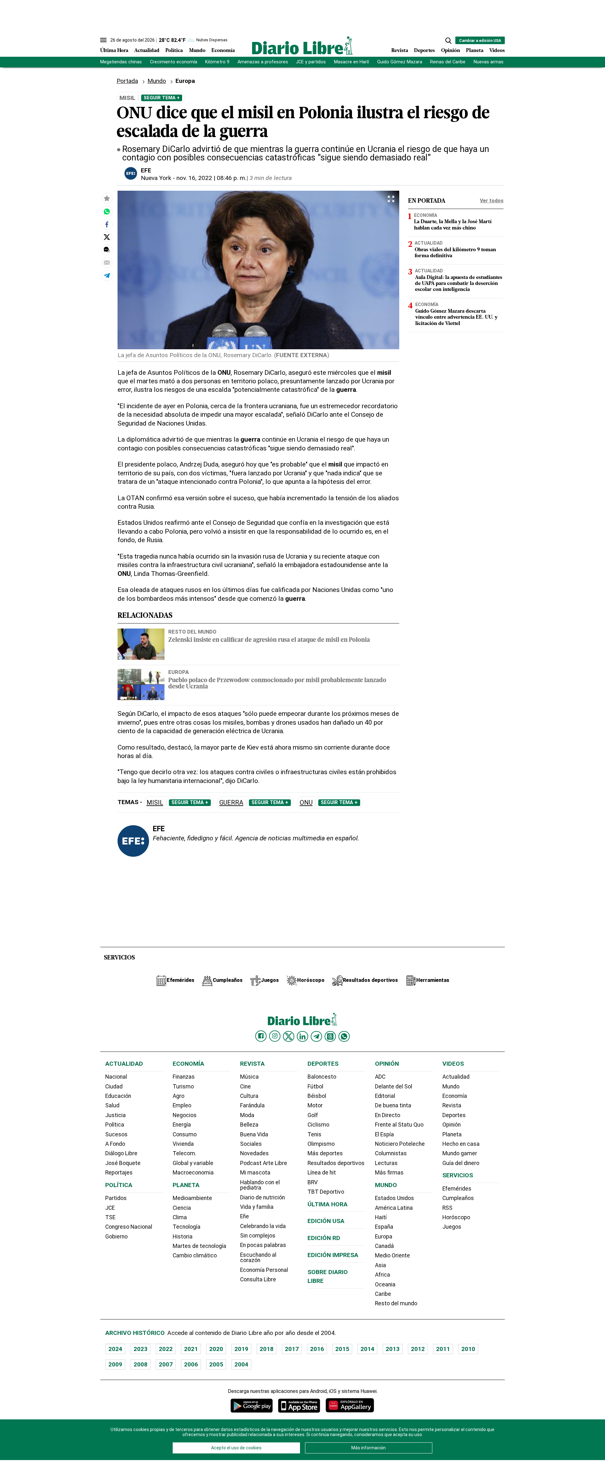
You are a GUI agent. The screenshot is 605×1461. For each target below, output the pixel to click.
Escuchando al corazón (258, 1258)
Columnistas (391, 1153)
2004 (241, 1364)
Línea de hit (322, 1172)
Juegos (451, 1227)
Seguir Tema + (162, 98)
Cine (245, 1086)
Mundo (197, 50)
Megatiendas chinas (121, 62)
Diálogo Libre (121, 1153)
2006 (191, 1364)
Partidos (116, 1198)
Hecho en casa (461, 1144)
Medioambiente (192, 1198)
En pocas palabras (263, 1245)
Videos (497, 50)
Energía (182, 1125)
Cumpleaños (458, 1198)
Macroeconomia (193, 1172)
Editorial (385, 1096)
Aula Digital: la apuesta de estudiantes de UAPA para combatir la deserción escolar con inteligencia (458, 283)
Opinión (450, 50)
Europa (178, 672)
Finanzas (184, 1077)
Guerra (231, 802)
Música (249, 1077)
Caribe (383, 1294)
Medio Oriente (392, 1255)
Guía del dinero (460, 1163)
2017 (292, 1349)
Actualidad (146, 50)
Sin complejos (257, 1235)
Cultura (249, 1096)
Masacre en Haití (351, 62)
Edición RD (324, 1238)
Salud (112, 1105)
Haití (381, 1217)
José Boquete (123, 1163)
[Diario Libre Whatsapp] (344, 1036)
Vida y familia (257, 1207)
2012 (418, 1349)
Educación (118, 1096)
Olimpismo (321, 1144)
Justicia (115, 1115)
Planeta (474, 50)
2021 (191, 1349)
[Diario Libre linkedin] (302, 1036)
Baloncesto (322, 1077)
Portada (127, 80)
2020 (216, 1349)
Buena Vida (254, 1134)
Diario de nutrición (262, 1197)
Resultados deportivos (336, 1163)
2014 (367, 1349)
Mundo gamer (459, 1153)
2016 (317, 1349)
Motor (315, 1105)
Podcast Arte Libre (263, 1163)
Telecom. (184, 1153)
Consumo (185, 1134)
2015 (342, 1349)
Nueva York (156, 178)
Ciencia (182, 1208)
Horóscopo (456, 1217)
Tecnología (186, 1227)
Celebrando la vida (263, 1226)
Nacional (116, 1077)
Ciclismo (318, 1125)
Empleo (182, 1105)
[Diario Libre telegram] (316, 1036)
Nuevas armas (489, 62)
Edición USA (326, 1221)
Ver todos (492, 201)
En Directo (387, 1115)
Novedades (254, 1153)
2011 (443, 1349)
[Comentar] (107, 249)
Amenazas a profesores (263, 62)
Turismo (183, 1086)
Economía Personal (264, 1270)
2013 (393, 1349)
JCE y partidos (311, 62)
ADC (380, 1077)
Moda (247, 1115)
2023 (140, 1349)
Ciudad (114, 1086)
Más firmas (389, 1172)
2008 (140, 1364)
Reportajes (119, 1172)
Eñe (244, 1216)
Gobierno (116, 1236)
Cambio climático (195, 1255)
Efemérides (456, 1189)
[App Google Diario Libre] (251, 1405)
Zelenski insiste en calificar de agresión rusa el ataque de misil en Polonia (269, 640)
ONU (306, 802)
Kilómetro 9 (217, 62)
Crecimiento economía (173, 62)
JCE (110, 1208)
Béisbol (317, 1096)
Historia (183, 1236)
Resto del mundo (192, 632)
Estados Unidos (394, 1198)
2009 (115, 1364)
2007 (166, 1364)
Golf (313, 1115)
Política (174, 50)
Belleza (249, 1125)
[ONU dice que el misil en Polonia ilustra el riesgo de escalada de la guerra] (107, 211)
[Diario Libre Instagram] (274, 1036)
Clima (180, 1217)
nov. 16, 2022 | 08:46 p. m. (211, 178)
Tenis (314, 1134)
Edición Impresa (333, 1255)
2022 (166, 1349)
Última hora (328, 1204)
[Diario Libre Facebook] (261, 1036)
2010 (468, 1349)
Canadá (384, 1246)
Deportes (424, 50)
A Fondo (115, 1144)
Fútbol (315, 1086)
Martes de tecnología (199, 1246)
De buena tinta (393, 1105)
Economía (223, 50)
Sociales (251, 1144)
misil (155, 802)
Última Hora (114, 50)
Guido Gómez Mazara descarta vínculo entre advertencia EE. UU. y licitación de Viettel (456, 317)
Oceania (385, 1284)
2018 (267, 1349)
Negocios (185, 1115)
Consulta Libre (258, 1279)
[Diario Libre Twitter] (288, 1036)
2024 (115, 1349)
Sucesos (116, 1134)
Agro (178, 1096)
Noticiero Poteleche (400, 1144)
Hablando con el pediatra (260, 1185)
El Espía (384, 1134)
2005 (216, 1364)
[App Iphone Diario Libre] (299, 1405)
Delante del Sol (393, 1086)
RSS (447, 1208)
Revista (399, 50)
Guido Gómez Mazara (399, 62)
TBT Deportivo (326, 1192)
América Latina (394, 1208)
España (384, 1227)
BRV (313, 1182)
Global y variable (193, 1163)
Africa (382, 1275)
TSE (110, 1217)
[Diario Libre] (302, 45)
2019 (241, 1349)
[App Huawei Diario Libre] (350, 1405)
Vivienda (183, 1144)
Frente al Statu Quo (399, 1125)
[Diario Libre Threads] (330, 1036)
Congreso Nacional (128, 1227)
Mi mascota (255, 1172)
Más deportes (325, 1153)
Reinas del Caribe (447, 62)
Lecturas (386, 1163)
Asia (380, 1265)
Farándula (252, 1105)
